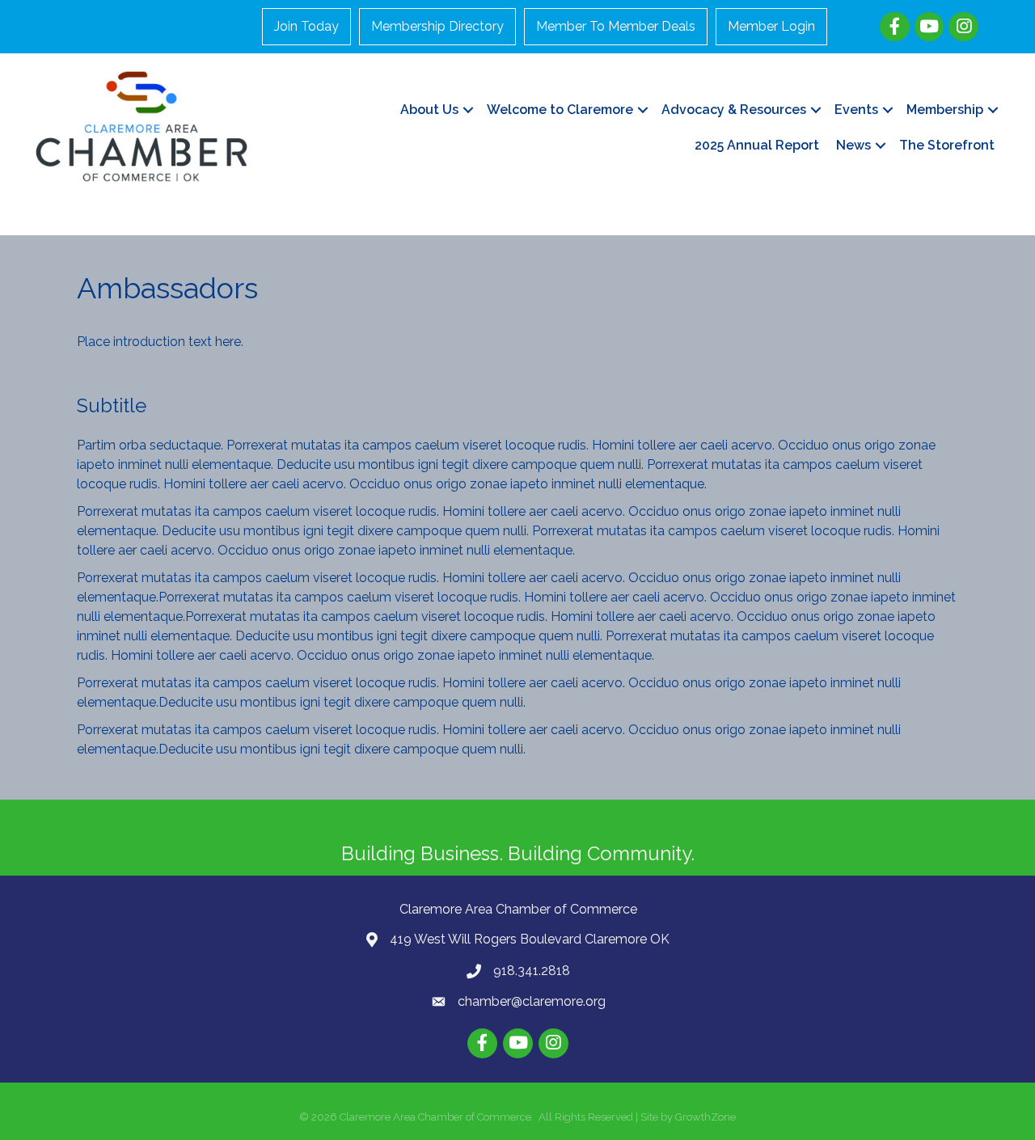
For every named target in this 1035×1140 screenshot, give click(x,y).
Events (856, 109)
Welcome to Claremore (560, 109)
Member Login (771, 26)
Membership (944, 109)
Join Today (306, 26)
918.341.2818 (531, 970)
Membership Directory (437, 26)
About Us (429, 109)
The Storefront (947, 145)
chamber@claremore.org (532, 1001)
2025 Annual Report (757, 145)
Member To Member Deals (615, 26)
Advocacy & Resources (733, 109)
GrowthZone (705, 1117)
